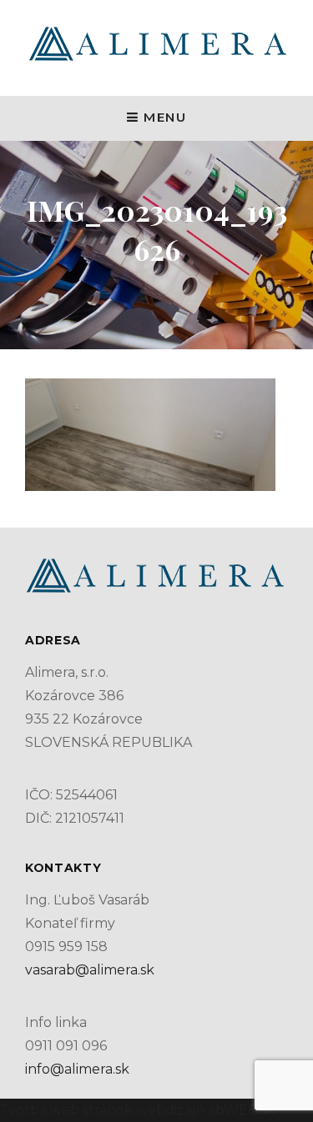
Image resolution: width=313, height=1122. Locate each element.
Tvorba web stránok (66, 1110)
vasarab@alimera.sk (89, 970)
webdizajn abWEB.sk (204, 1110)
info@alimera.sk (77, 1069)
